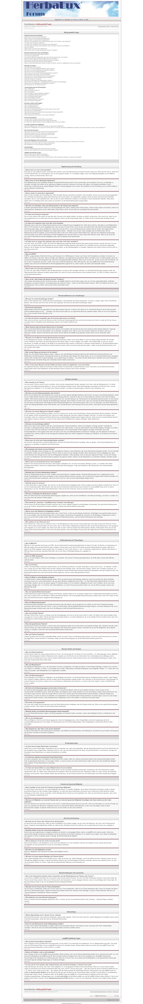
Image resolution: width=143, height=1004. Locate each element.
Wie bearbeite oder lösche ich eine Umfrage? (37, 74)
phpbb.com (112, 954)
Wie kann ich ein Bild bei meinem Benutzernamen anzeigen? (41, 60)
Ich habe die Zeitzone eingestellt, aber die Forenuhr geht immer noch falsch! (46, 57)
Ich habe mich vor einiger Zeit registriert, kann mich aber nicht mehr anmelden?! (47, 46)
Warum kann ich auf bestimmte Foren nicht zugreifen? (39, 76)
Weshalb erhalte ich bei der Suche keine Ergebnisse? (39, 133)
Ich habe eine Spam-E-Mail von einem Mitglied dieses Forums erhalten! (44, 122)
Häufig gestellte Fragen (43, 24)
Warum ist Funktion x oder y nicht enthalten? (37, 155)
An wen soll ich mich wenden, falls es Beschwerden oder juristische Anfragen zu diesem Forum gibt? (53, 157)
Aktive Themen (114, 26)
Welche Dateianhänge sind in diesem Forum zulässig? (40, 148)
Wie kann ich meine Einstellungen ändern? (36, 54)
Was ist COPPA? (29, 47)
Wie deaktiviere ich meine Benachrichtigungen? (38, 144)
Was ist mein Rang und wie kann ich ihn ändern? (38, 61)
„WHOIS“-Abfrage (69, 968)
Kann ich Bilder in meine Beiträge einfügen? (37, 93)
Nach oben (27, 177)
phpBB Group (68, 943)
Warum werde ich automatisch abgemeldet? (37, 40)
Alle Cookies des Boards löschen (98, 991)
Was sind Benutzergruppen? (32, 107)
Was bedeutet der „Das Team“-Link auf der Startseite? (39, 115)
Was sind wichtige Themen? (32, 97)
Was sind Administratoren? (32, 104)
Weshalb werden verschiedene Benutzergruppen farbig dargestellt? (43, 112)
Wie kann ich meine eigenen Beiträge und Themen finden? (41, 137)
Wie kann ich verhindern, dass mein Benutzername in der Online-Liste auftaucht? (47, 41)
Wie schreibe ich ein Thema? (32, 67)
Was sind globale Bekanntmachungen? (35, 94)
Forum (75, 19)
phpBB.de (51, 947)
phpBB (31, 1000)
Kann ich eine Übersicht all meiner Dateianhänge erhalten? (41, 150)
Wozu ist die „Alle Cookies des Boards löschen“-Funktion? (40, 50)
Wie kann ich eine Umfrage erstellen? (35, 71)
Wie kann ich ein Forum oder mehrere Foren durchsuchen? (41, 131)
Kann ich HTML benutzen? (32, 90)
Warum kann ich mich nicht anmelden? (35, 37)
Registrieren (58, 19)
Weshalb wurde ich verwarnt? (32, 79)
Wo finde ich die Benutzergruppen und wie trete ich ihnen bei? (42, 109)
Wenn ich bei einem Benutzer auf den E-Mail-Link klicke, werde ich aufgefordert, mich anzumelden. (52, 63)
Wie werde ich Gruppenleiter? (32, 110)
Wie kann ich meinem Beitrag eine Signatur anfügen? (39, 70)
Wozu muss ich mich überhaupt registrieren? (37, 38)
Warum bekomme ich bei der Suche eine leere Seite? (39, 134)
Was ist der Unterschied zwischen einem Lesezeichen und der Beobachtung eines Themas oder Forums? (54, 141)
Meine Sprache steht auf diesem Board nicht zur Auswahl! (40, 58)
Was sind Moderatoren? (31, 106)
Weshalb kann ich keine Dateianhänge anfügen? (38, 77)
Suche (81, 19)
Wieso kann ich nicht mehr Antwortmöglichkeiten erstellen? (41, 73)
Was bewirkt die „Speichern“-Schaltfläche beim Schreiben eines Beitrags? (45, 82)
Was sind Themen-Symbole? (32, 100)
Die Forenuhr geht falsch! (31, 55)
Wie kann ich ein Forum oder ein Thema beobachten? (39, 143)
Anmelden (67, 19)
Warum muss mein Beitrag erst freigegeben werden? (39, 83)
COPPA (30, 227)
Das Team (109, 991)
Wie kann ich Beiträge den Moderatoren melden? (38, 80)
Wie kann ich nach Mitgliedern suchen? (35, 136)
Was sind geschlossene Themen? (34, 99)
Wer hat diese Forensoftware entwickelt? (36, 154)
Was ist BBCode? (29, 89)
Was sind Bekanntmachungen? (33, 96)
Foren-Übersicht (29, 24)
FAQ (87, 19)
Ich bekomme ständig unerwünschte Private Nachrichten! (40, 120)
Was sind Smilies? (29, 92)
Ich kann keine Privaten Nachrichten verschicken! (38, 119)
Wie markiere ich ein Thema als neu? (35, 85)
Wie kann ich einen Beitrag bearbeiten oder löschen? (39, 68)
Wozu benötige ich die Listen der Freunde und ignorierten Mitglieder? (44, 126)
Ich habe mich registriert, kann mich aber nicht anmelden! (40, 44)
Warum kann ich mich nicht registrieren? (35, 48)
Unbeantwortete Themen (104, 26)
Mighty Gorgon (115, 1000)
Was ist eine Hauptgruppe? (32, 113)
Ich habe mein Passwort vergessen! (34, 43)
